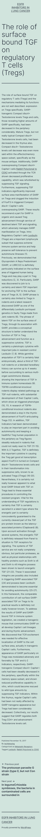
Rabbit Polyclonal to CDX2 (28, 749)
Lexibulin (32, 235)
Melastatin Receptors (23, 746)
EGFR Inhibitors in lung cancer (20, 8)
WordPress (26, 827)
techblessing (9, 744)
